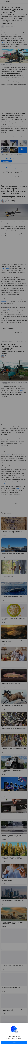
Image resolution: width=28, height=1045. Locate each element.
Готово (14, 1042)
